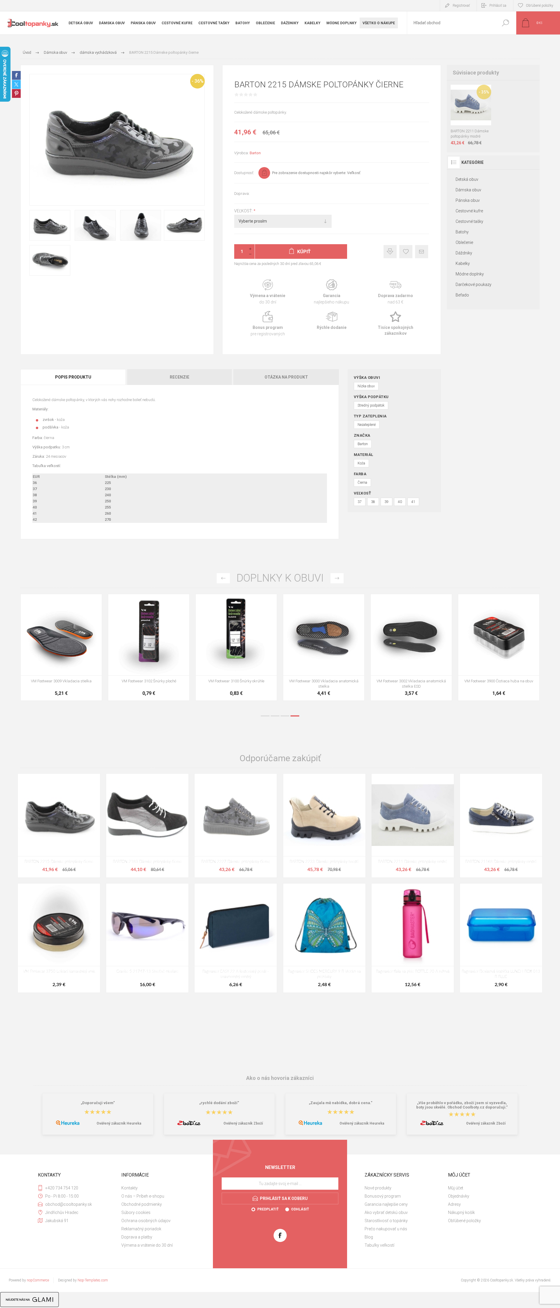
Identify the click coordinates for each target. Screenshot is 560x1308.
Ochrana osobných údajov (146, 1220)
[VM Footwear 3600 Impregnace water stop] (61, 647)
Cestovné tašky (469, 221)
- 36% (198, 81)
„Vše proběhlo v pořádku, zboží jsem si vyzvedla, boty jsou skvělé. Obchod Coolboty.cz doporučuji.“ (462, 1105)
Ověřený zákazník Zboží (243, 1123)
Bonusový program (383, 1196)
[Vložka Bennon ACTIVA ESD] (236, 647)
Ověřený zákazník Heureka (119, 1123)
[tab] (73, 377)
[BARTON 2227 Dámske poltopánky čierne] (236, 825)
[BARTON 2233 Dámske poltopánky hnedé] (324, 825)
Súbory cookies (135, 1212)
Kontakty (129, 1188)
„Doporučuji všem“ (98, 1103)
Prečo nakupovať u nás (386, 1229)
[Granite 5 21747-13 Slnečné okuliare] (147, 938)
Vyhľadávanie (505, 22)
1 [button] (265, 716)
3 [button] (285, 716)
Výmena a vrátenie (268, 292)
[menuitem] (160, 1188)
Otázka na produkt (286, 377)
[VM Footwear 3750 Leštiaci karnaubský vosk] (59, 938)
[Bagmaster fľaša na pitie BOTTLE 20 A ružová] (413, 938)
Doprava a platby (136, 1237)
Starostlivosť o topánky (386, 1220)
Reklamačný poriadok (141, 1229)
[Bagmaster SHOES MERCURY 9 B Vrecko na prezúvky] (324, 938)
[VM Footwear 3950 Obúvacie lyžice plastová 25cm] (323, 647)
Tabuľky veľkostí (379, 1245)
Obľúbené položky (464, 1220)
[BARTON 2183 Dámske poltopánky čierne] (147, 825)
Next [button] (337, 578)
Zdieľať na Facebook (16, 75)
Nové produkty (378, 1188)
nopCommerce (38, 1280)
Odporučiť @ (421, 251)
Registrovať (461, 6)
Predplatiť (268, 1209)
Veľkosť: (243, 211)
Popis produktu (73, 377)
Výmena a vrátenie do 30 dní (147, 1245)
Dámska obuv (468, 190)
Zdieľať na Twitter (16, 84)
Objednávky (458, 1196)
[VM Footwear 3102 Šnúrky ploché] (498, 647)
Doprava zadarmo (396, 292)
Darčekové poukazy (473, 284)
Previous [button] (223, 578)
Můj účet (455, 1188)
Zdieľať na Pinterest (16, 93)
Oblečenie (464, 242)
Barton (255, 153)
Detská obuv (467, 179)
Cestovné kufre (469, 211)
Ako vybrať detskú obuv (386, 1212)
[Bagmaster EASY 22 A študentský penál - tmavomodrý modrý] (236, 938)
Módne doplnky (470, 274)
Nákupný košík (461, 1212)
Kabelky (463, 263)
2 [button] (275, 716)
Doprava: (242, 193)
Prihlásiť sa (497, 6)
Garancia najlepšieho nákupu (331, 292)
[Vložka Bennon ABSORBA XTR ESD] (148, 647)
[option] (61, 650)
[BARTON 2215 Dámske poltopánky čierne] (59, 825)
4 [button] (294, 716)
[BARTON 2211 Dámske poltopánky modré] (413, 825)
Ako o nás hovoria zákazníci (280, 1078)
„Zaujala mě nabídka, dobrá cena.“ (340, 1103)
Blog (369, 1237)
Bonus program (268, 324)
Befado (462, 295)
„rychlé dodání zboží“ (219, 1103)
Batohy (462, 232)
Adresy (454, 1204)
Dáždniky (464, 253)
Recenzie (179, 377)
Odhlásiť (300, 1209)
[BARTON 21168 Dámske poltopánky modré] (501, 825)
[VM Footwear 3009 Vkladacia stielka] (411, 647)
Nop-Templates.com (93, 1280)
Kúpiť (465, 110)
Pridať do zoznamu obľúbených (473, 111)
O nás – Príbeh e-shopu (142, 1196)
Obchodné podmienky (141, 1204)
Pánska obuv (468, 200)
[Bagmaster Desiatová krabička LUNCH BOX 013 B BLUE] (501, 938)
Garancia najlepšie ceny (390, 251)
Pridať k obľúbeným (405, 251)
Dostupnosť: (244, 173)
